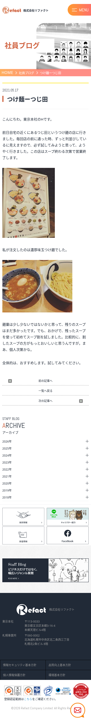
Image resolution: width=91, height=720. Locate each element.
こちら (28, 699)
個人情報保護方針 (14, 675)
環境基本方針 (57, 675)
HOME (7, 72)
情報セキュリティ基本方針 (19, 665)
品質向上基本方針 (60, 665)
